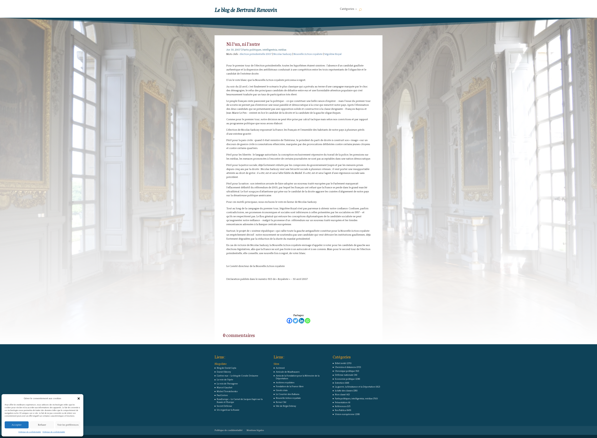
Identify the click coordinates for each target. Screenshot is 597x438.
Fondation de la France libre (290, 386)
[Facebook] (289, 320)
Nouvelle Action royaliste (308, 54)
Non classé (340, 394)
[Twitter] (295, 320)
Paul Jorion (222, 395)
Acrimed (280, 368)
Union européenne (344, 414)
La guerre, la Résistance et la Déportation (355, 387)
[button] (78, 398)
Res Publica (340, 410)
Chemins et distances (345, 367)
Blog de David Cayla (226, 368)
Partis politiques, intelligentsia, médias (264, 49)
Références (340, 406)
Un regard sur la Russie (228, 410)
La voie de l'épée (225, 379)
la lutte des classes (344, 390)
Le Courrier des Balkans (287, 394)
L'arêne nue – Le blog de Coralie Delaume (237, 376)
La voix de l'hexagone (227, 383)
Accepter (16, 425)
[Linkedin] (301, 320)
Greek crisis (281, 390)
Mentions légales (255, 430)
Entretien (339, 383)
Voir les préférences (68, 425)
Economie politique (345, 379)
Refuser (42, 425)
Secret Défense (224, 406)
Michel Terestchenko (227, 391)
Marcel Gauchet (224, 387)
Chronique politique (345, 371)
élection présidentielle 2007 (255, 54)
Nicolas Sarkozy (282, 54)
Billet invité (340, 363)
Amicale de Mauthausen (288, 372)
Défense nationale (344, 375)
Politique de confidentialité (29, 432)
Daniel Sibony (224, 372)
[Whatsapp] (307, 320)
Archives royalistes (285, 382)
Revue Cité (281, 402)
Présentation (341, 402)
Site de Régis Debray (286, 406)
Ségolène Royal (333, 54)
